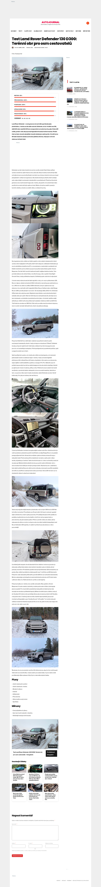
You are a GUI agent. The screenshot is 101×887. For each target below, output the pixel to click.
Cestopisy (60, 31)
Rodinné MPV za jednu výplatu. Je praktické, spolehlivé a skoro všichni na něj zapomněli (81, 89)
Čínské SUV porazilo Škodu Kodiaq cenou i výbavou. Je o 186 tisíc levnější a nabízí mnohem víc (78, 101)
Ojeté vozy (28, 31)
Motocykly (70, 31)
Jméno (14, 843)
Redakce (64, 880)
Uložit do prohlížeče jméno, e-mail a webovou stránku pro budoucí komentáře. (29, 850)
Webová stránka (49, 843)
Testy (20, 31)
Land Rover (37, 47)
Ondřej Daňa (21, 47)
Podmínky (69, 880)
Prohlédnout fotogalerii (51, 753)
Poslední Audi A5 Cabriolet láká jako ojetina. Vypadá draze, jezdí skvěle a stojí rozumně (77, 126)
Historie (78, 31)
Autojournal (50, 22)
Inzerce (58, 880)
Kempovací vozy (49, 31)
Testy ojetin (74, 82)
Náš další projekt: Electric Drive (81, 880)
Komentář (14, 824)
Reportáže (86, 31)
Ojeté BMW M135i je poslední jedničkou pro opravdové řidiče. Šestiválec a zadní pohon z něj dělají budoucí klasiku (78, 114)
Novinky (13, 31)
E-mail (31, 843)
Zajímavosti (38, 31)
